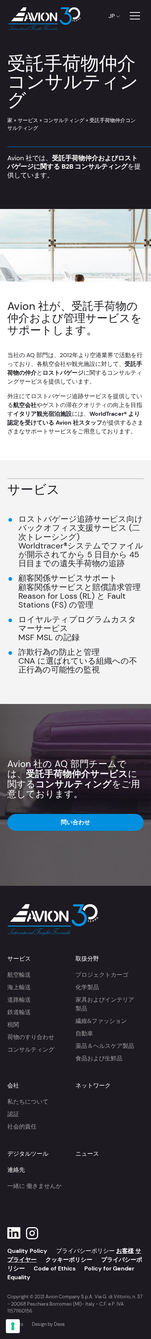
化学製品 (87, 987)
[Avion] (44, 16)
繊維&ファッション (101, 1021)
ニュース (87, 1154)
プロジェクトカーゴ (102, 975)
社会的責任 (22, 1126)
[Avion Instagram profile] (32, 1233)
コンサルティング (63, 120)
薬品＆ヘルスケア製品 (105, 1046)
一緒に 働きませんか (34, 1186)
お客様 (125, 1251)
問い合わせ (75, 822)
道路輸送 (19, 1000)
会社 (13, 1085)
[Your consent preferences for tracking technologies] (13, 1326)
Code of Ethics (55, 1268)
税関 (13, 1024)
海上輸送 (19, 987)
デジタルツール (27, 1154)
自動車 (84, 1033)
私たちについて (27, 1101)
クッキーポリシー (68, 1259)
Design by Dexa (48, 1324)
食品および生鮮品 (99, 1058)
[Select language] (112, 16)
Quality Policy (27, 1251)
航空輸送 (19, 975)
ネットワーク (93, 1085)
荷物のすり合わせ (30, 1037)
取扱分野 (87, 958)
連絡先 (16, 1170)
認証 (13, 1114)
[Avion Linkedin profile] (14, 1233)
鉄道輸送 (19, 1012)
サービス (28, 120)
